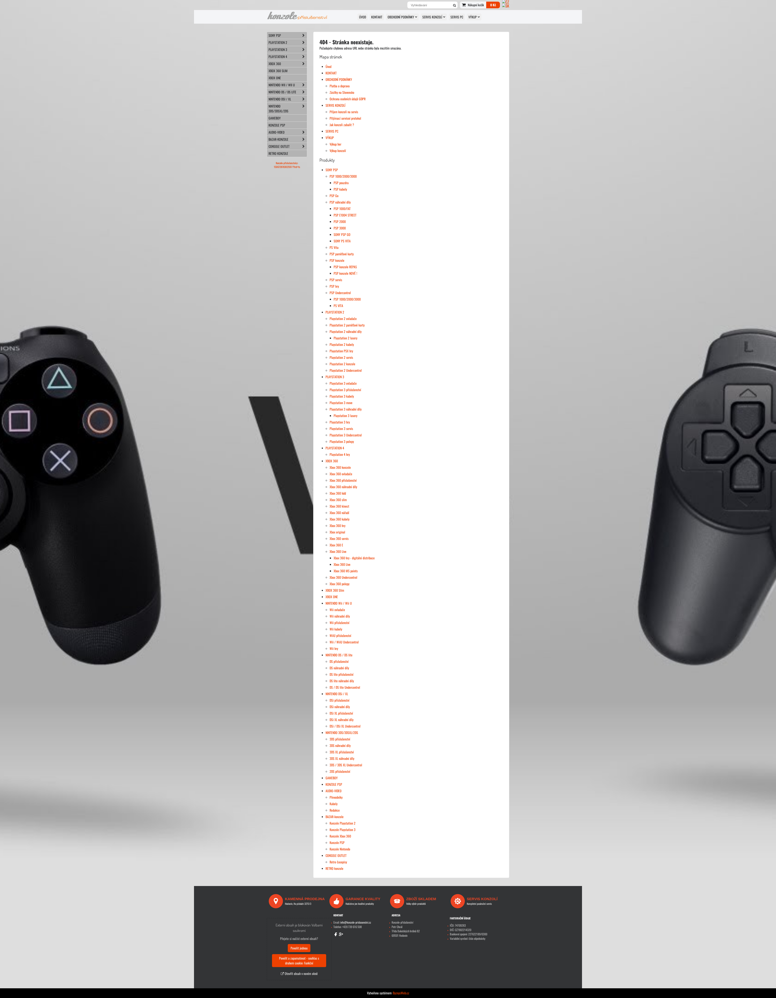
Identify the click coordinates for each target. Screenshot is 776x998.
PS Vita (334, 247)
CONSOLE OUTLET (336, 855)
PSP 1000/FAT (342, 208)
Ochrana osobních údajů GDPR (348, 98)
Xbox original (337, 532)
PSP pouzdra (341, 182)
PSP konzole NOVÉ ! (345, 273)
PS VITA (338, 305)
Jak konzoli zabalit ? (342, 124)
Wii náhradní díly (340, 616)
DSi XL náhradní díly (341, 719)
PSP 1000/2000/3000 (343, 176)
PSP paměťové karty (342, 253)
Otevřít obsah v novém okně (301, 973)
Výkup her (335, 144)
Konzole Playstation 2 (342, 823)
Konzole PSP (337, 842)
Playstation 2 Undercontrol (346, 370)
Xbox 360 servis (339, 538)
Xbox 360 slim (338, 499)
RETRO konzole (334, 868)
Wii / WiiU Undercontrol (344, 642)
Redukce (335, 810)
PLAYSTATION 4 (335, 448)
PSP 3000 (340, 228)
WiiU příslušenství (340, 635)
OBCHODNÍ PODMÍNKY (401, 17)
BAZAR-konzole (335, 816)
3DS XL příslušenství (342, 752)
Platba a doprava (340, 85)
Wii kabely (336, 629)
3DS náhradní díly (340, 745)
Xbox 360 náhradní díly (343, 486)
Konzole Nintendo (340, 849)
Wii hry (334, 648)
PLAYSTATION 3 (335, 376)
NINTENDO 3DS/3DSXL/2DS (342, 732)
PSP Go (334, 195)
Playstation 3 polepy (342, 441)
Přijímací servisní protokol (345, 118)
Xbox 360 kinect (339, 506)
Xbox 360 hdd (338, 493)
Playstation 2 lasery (345, 338)
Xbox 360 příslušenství (343, 480)
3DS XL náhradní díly (342, 758)
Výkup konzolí (338, 150)
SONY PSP (332, 169)
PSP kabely (340, 189)
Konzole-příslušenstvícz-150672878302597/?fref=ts (287, 165)
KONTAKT (376, 17)
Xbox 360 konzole (340, 467)
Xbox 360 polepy (339, 583)
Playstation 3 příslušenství (345, 389)
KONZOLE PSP (334, 784)
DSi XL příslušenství (341, 713)
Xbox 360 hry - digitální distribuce (354, 558)
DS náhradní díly (339, 667)
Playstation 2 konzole (342, 363)
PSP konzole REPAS (345, 266)
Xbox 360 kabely (339, 519)
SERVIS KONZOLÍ (432, 17)
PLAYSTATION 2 (335, 312)
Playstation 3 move (341, 402)
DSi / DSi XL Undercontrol (345, 726)
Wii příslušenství (339, 622)
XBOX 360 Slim (335, 590)
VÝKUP (472, 17)
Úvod (362, 17)
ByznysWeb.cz (401, 993)
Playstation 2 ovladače (343, 318)
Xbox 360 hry (337, 525)
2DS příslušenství (340, 771)
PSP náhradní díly (340, 202)
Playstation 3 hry (340, 422)
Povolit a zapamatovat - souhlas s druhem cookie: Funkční (299, 960)
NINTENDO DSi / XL (337, 693)
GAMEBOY (332, 777)
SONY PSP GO (342, 234)
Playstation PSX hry (341, 351)
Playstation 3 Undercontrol (346, 435)
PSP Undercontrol (340, 292)
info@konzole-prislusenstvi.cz (355, 922)
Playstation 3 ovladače (343, 383)
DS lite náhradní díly (342, 680)
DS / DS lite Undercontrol (345, 687)
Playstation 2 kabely (342, 344)
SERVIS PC (456, 17)
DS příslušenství (339, 661)
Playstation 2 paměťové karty (347, 325)
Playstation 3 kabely (342, 396)
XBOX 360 (332, 460)
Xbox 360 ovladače (341, 473)
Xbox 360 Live (338, 551)
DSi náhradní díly (340, 706)
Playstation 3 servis (341, 428)
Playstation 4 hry (340, 454)
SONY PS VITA (342, 241)
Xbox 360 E (336, 545)
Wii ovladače (337, 609)
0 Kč (493, 5)
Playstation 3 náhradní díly (346, 409)
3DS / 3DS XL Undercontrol (346, 764)
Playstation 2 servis (341, 357)
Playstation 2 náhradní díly (346, 331)
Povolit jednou (299, 948)
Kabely (333, 803)
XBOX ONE (332, 596)
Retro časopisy (338, 862)
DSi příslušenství (339, 700)
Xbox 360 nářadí (339, 512)
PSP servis (336, 279)
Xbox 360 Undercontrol (343, 577)
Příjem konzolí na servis (344, 111)
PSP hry (334, 286)
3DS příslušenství (340, 739)
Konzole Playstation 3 (342, 829)
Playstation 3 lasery (345, 415)
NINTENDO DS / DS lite (339, 655)
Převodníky (336, 797)
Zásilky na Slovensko (342, 92)
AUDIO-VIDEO (334, 790)
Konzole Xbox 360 (340, 836)
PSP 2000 (340, 221)
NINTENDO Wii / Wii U (339, 603)
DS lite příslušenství (341, 674)
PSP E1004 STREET (345, 215)
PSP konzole (337, 260)
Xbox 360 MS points (346, 570)
